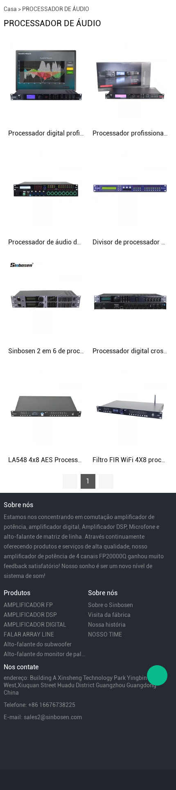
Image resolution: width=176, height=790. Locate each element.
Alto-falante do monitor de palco (45, 654)
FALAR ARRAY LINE (29, 634)
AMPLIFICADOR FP (28, 605)
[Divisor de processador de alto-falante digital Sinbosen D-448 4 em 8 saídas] (130, 188)
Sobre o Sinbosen (110, 605)
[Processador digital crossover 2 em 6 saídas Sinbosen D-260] (130, 297)
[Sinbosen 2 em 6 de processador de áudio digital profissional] (46, 297)
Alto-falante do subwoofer (38, 644)
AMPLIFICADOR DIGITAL (35, 624)
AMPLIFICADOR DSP (30, 615)
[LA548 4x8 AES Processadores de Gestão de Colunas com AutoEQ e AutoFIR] (46, 406)
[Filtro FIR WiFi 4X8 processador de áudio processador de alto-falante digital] (130, 406)
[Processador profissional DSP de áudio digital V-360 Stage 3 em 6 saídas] (130, 80)
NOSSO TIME (105, 634)
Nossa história (107, 624)
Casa (10, 9)
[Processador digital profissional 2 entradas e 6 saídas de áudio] (46, 80)
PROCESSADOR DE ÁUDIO (55, 9)
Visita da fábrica (109, 615)
